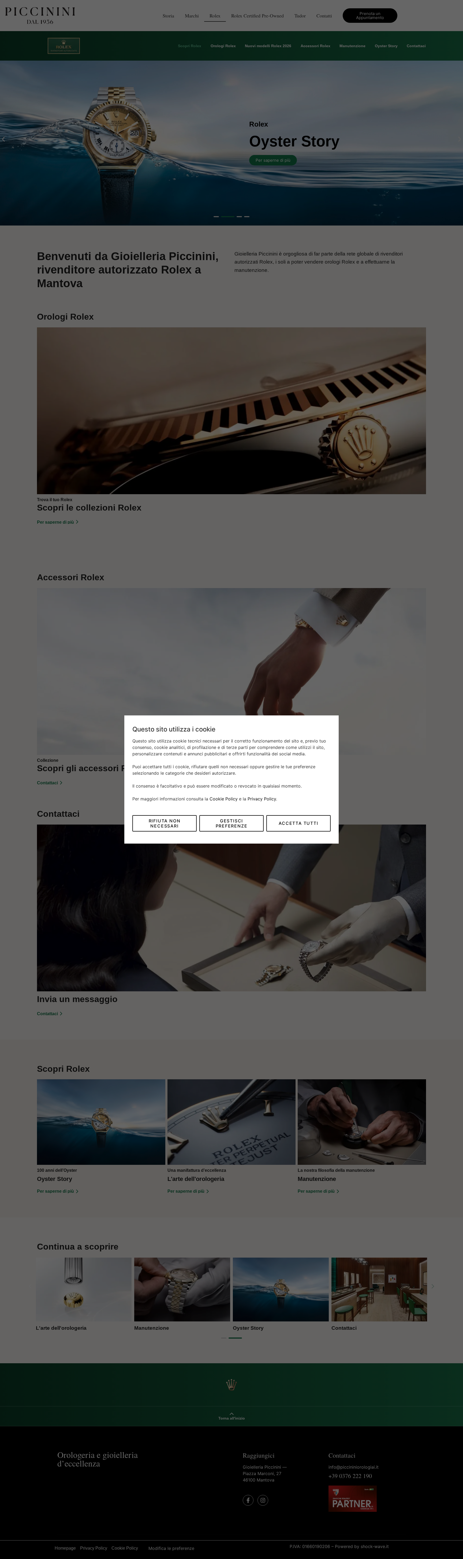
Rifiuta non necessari (165, 823)
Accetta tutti (298, 823)
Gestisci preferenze (232, 823)
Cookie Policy (224, 798)
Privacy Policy (262, 798)
